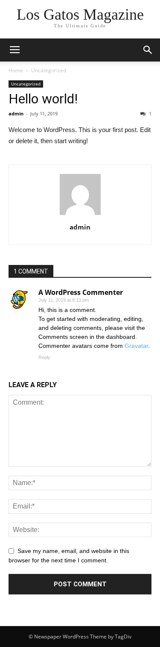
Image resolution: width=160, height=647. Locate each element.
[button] (148, 50)
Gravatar (136, 345)
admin (16, 113)
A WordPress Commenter (80, 292)
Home (16, 70)
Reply (44, 357)
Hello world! (43, 99)
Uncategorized (48, 70)
